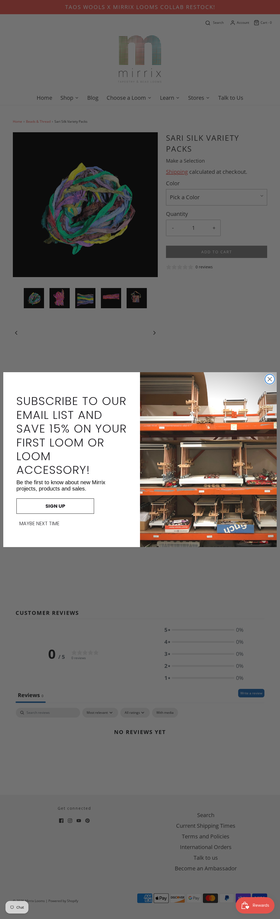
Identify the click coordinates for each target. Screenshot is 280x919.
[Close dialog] (270, 379)
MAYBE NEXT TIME (39, 523)
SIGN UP (55, 506)
